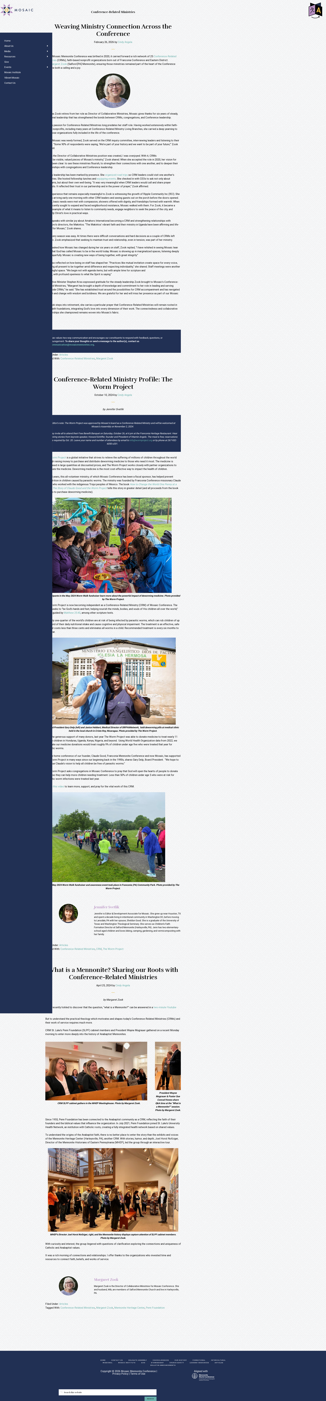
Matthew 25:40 (72, 612)
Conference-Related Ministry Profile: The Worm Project (113, 383)
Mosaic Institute (12, 72)
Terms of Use (137, 1373)
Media (7, 51)
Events (7, 67)
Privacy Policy (120, 1373)
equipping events (106, 178)
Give (6, 62)
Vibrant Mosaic (11, 77)
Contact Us (10, 83)
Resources (9, 56)
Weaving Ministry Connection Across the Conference (113, 30)
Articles (63, 354)
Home (7, 40)
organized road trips (116, 174)
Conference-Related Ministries (77, 358)
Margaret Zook (58, 64)
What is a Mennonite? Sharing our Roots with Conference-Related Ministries (113, 973)
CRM (99, 948)
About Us (8, 46)
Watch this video (54, 786)
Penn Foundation (155, 1307)
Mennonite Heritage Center (129, 1307)
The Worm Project (55, 457)
